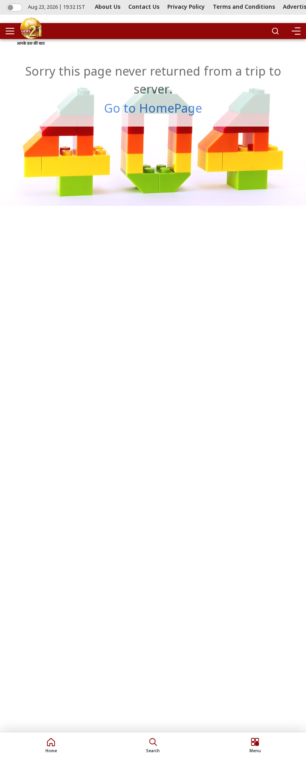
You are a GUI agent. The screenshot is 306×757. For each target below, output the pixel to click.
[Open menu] (13, 31)
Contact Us (143, 7)
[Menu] (295, 31)
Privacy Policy (186, 7)
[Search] (275, 31)
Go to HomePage (153, 109)
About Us (107, 7)
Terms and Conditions (244, 7)
